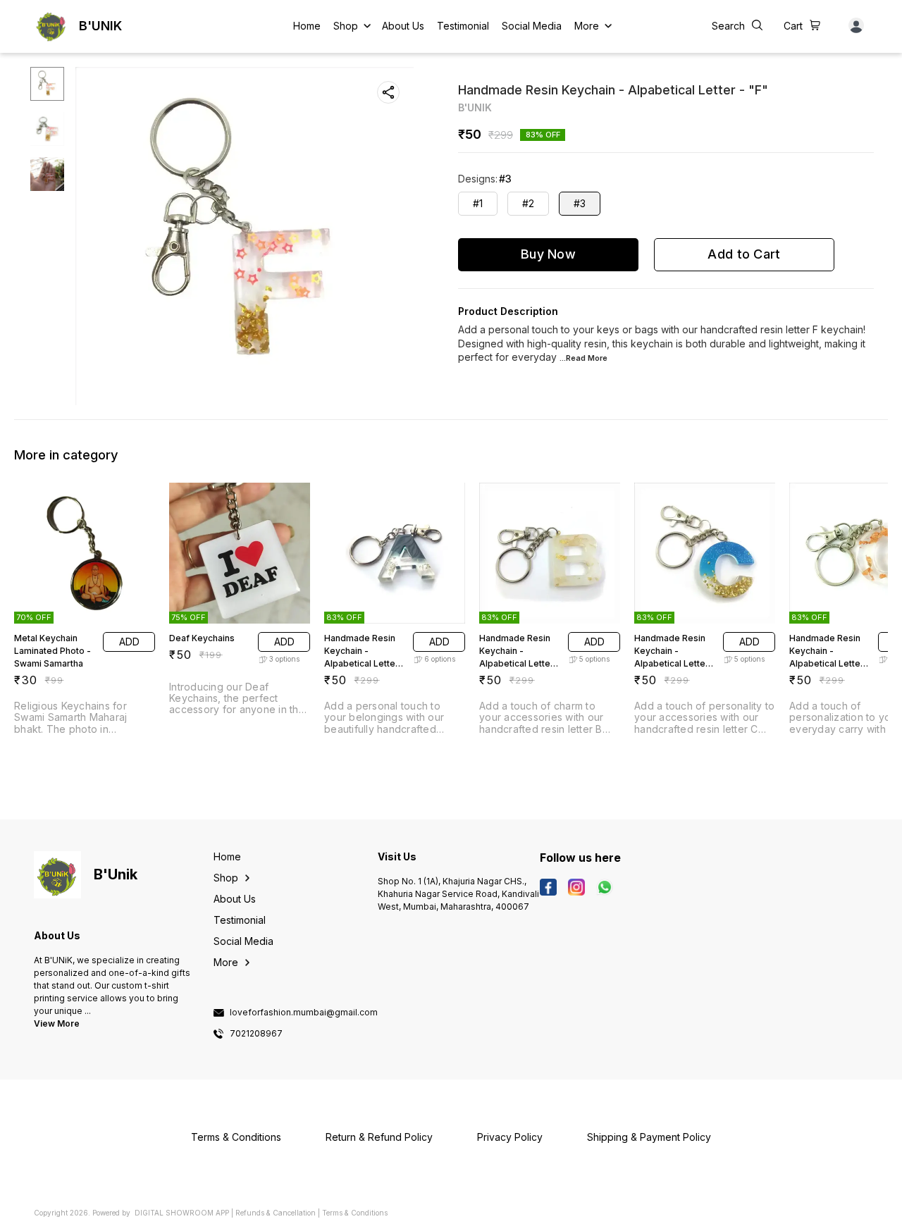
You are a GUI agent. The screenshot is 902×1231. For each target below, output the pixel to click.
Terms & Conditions (355, 1212)
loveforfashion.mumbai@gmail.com (304, 1012)
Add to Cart (744, 254)
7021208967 (256, 1034)
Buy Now (548, 254)
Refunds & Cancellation (275, 1212)
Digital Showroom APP (182, 1212)
